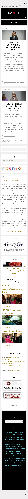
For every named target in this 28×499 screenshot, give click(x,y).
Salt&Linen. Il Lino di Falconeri (12, 444)
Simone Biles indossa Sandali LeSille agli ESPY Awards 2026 (15, 440)
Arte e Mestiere (4, 6)
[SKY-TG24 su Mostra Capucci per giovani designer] (12, 325)
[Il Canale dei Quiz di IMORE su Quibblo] (19, 169)
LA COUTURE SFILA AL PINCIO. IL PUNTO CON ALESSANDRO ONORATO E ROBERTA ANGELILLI (15, 449)
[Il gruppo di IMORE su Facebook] (13, 169)
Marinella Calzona (6, 368)
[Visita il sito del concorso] (3, 177)
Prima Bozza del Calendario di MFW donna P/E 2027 (15, 435)
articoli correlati (7, 306)
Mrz (12, 141)
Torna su (13, 486)
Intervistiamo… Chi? (17, 5)
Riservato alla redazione (13, 6)
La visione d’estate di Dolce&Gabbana (14, 465)
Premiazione (19, 180)
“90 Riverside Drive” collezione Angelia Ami (15, 138)
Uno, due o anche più (18, 368)
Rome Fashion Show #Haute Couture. (14, 451)
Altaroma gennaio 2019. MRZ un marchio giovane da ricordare (14, 46)
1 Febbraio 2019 (5, 28)
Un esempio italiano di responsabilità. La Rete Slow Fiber (15, 458)
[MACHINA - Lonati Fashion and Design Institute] (12, 390)
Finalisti (12, 180)
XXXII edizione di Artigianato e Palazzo (14, 462)
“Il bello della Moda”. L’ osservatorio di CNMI (15, 460)
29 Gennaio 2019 (6, 89)
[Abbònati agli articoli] (7, 169)
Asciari (8, 141)
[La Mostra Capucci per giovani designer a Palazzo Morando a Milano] (12, 304)
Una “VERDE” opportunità (13, 365)
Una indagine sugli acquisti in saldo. (13, 446)
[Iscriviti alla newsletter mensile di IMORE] (3, 169)
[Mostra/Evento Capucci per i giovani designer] (12, 343)
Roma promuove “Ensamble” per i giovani (15, 455)
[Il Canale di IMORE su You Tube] (16, 169)
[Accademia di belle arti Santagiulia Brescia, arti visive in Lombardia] (12, 398)
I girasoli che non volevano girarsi (13, 441)
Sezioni (6, 180)
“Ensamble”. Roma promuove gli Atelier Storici (14, 454)
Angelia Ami (16, 140)
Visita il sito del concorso (14, 231)
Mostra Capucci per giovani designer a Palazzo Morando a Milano (12, 289)
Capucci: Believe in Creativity (12, 331)
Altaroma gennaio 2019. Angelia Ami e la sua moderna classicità (14, 107)
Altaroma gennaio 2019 (9, 79)
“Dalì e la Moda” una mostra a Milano (14, 432)
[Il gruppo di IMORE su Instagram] (10, 169)
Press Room (9, 5)
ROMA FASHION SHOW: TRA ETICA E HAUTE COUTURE (14, 437)
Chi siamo (3, 5)
